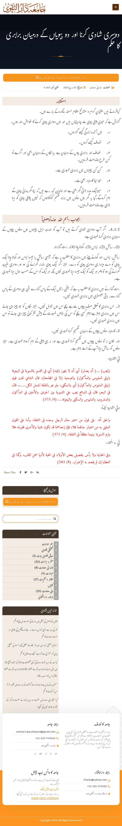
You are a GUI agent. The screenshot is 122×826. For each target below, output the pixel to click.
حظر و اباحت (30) (44, 562)
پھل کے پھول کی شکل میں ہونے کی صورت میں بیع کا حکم (35, 621)
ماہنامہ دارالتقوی (46, 597)
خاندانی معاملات (96, 88)
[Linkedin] (38, 472)
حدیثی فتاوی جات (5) (43, 556)
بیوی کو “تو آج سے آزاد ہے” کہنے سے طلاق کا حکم (38, 654)
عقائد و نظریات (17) (44, 579)
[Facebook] (20, 472)
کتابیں (51, 585)
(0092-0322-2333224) (45, 798)
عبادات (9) (47, 573)
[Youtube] (40, 754)
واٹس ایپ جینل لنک (49, 789)
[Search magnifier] (55, 519)
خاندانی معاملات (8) (44, 568)
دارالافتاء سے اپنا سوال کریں (62, 77)
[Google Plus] (31, 472)
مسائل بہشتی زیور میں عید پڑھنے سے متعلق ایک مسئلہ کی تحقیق (32, 645)
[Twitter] (25, 472)
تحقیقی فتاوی (48, 550)
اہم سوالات (48, 544)
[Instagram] (46, 754)
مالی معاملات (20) (45, 591)
